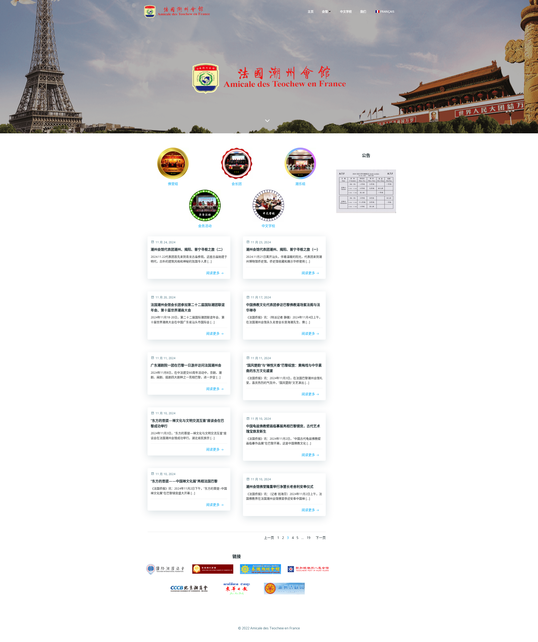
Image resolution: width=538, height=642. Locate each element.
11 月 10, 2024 (165, 413)
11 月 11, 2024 (165, 358)
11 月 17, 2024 (261, 297)
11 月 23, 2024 (261, 242)
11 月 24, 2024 (165, 242)
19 (308, 537)
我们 (363, 11)
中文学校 (346, 11)
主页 (311, 11)
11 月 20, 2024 (165, 297)
